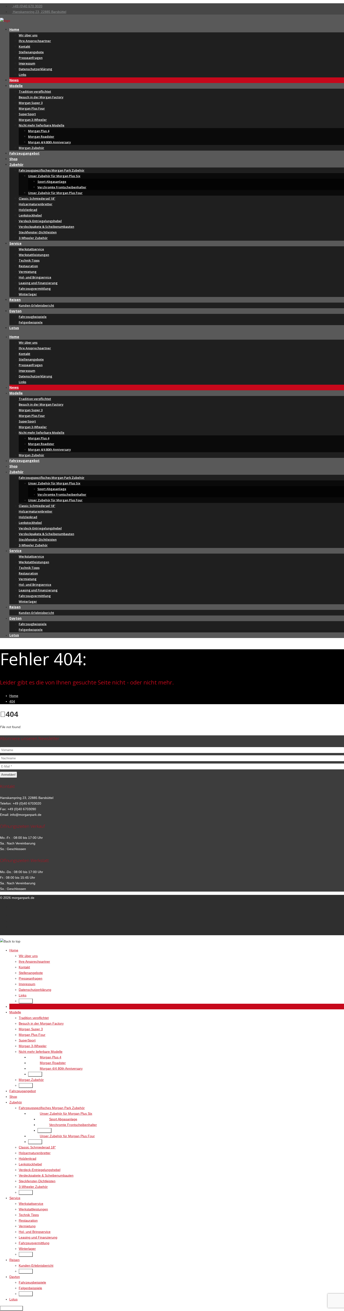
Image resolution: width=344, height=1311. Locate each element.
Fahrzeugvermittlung (35, 288)
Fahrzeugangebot (24, 153)
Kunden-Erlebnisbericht (36, 305)
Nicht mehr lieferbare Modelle (41, 125)
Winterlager (28, 294)
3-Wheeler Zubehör (33, 238)
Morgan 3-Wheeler (33, 120)
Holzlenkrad (28, 210)
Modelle (16, 86)
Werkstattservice (31, 249)
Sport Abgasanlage (51, 181)
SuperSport (27, 114)
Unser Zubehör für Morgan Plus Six (54, 176)
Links (22, 74)
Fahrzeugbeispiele (33, 317)
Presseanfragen (31, 58)
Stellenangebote (31, 52)
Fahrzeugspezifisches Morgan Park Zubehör (51, 170)
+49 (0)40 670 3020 (27, 6)
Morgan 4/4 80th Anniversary (49, 142)
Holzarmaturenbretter (35, 204)
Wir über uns (28, 35)
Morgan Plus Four (32, 108)
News (14, 80)
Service (15, 243)
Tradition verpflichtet (35, 91)
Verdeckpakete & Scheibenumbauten (46, 226)
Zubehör (16, 164)
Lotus (14, 328)
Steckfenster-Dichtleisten (38, 232)
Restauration (28, 266)
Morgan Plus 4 (38, 131)
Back (27, 1001)
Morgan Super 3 (31, 103)
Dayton (15, 311)
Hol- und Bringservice (35, 277)
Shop (13, 159)
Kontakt (24, 46)
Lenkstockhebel (30, 215)
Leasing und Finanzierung (38, 283)
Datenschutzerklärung (35, 69)
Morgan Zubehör (31, 148)
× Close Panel (11, 1308)
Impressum (27, 63)
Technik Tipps (29, 260)
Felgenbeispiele (31, 322)
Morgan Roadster (41, 136)
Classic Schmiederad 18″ (37, 198)
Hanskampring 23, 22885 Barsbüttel (39, 12)
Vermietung (28, 272)
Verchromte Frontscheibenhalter (61, 187)
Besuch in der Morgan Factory (41, 97)
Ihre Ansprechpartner (35, 41)
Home (14, 29)
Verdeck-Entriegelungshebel (40, 221)
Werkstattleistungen (34, 255)
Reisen (15, 299)
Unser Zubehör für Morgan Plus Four (55, 193)
